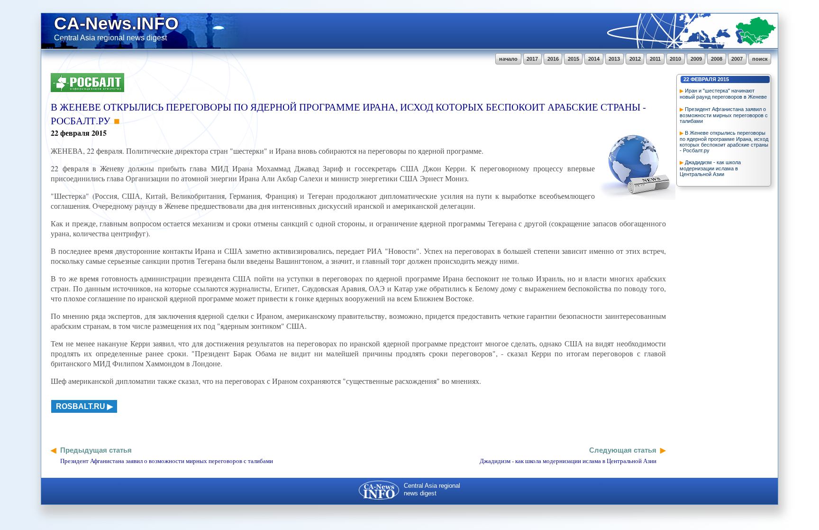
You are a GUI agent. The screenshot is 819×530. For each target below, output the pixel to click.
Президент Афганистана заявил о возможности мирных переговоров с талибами (724, 115)
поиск (760, 59)
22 (686, 79)
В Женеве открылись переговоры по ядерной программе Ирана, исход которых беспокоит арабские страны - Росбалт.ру (724, 141)
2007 (737, 59)
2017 (532, 59)
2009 (696, 59)
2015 (573, 59)
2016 (553, 59)
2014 (594, 59)
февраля (703, 79)
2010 (675, 59)
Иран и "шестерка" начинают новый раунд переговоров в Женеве (723, 94)
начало (508, 59)
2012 (635, 59)
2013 (614, 59)
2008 (716, 59)
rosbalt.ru (80, 406)
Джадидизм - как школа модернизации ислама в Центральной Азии (710, 168)
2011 (655, 59)
